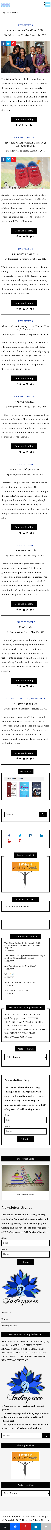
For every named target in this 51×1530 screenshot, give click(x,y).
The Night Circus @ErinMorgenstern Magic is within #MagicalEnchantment (24, 957)
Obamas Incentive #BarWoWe (25, 30)
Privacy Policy (9, 1325)
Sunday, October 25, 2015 (33, 259)
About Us (6, 1312)
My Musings (25, 25)
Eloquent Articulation (26, 936)
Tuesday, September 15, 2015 (34, 334)
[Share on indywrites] (5, 1526)
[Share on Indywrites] (25, 1526)
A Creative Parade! (25, 550)
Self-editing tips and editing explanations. (26, 1413)
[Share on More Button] (46, 1526)
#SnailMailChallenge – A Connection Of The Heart (25, 328)
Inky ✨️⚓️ (9, 974)
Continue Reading (24, 119)
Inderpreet (13, 35)
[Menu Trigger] (47, 4)
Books (4, 1319)
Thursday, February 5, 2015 (34, 709)
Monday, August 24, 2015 (34, 407)
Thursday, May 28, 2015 (34, 555)
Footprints (25, 627)
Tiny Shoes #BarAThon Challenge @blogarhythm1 (25, 144)
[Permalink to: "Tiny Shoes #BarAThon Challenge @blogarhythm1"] (25, 172)
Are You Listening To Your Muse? (20, 966)
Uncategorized (25, 464)
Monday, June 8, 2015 (33, 474)
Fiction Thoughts (25, 138)
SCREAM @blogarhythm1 (25, 469)
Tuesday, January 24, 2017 (34, 35)
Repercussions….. (25, 401)
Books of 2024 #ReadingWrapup (19, 982)
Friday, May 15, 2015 (34, 632)
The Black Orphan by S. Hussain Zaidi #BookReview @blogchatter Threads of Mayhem (22, 945)
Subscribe (25, 1139)
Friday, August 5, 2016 (34, 151)
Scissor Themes (41, 1520)
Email (7, 1115)
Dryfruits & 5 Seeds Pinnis (17, 990)
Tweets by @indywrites (16, 906)
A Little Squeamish (25, 703)
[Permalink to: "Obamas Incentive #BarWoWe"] (25, 57)
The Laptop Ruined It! (25, 253)
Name (7, 1126)
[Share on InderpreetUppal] (15, 1526)
